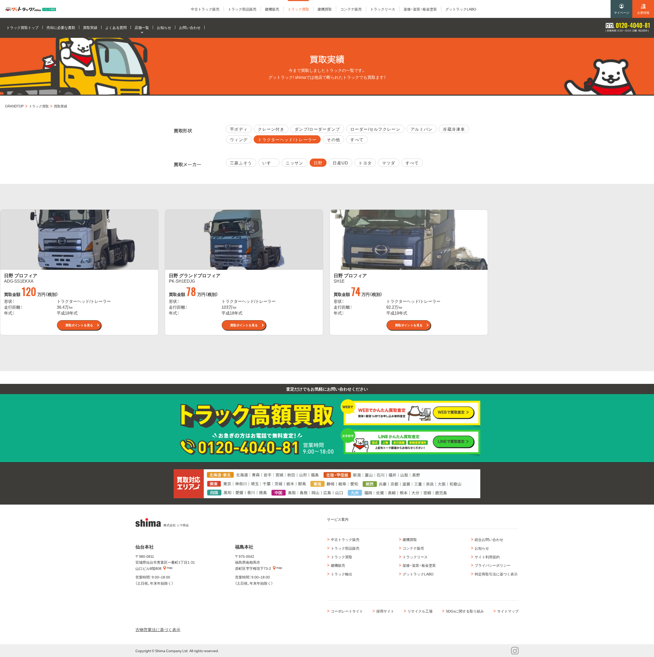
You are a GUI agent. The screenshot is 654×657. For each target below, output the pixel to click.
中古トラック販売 (345, 539)
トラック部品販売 (345, 548)
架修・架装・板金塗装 (419, 565)
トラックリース (415, 556)
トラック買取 (341, 556)
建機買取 (410, 539)
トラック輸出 (341, 573)
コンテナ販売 (413, 548)
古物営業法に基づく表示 (157, 629)
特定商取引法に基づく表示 (496, 573)
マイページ (621, 12)
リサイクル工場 (420, 611)
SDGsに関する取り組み (465, 611)
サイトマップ (508, 611)
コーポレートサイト (347, 611)
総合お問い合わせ (489, 539)
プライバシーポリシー (492, 565)
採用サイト (385, 611)
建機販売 (338, 565)
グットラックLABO (418, 573)
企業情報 (643, 12)
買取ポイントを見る (79, 325)
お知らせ (482, 548)
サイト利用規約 (487, 556)
